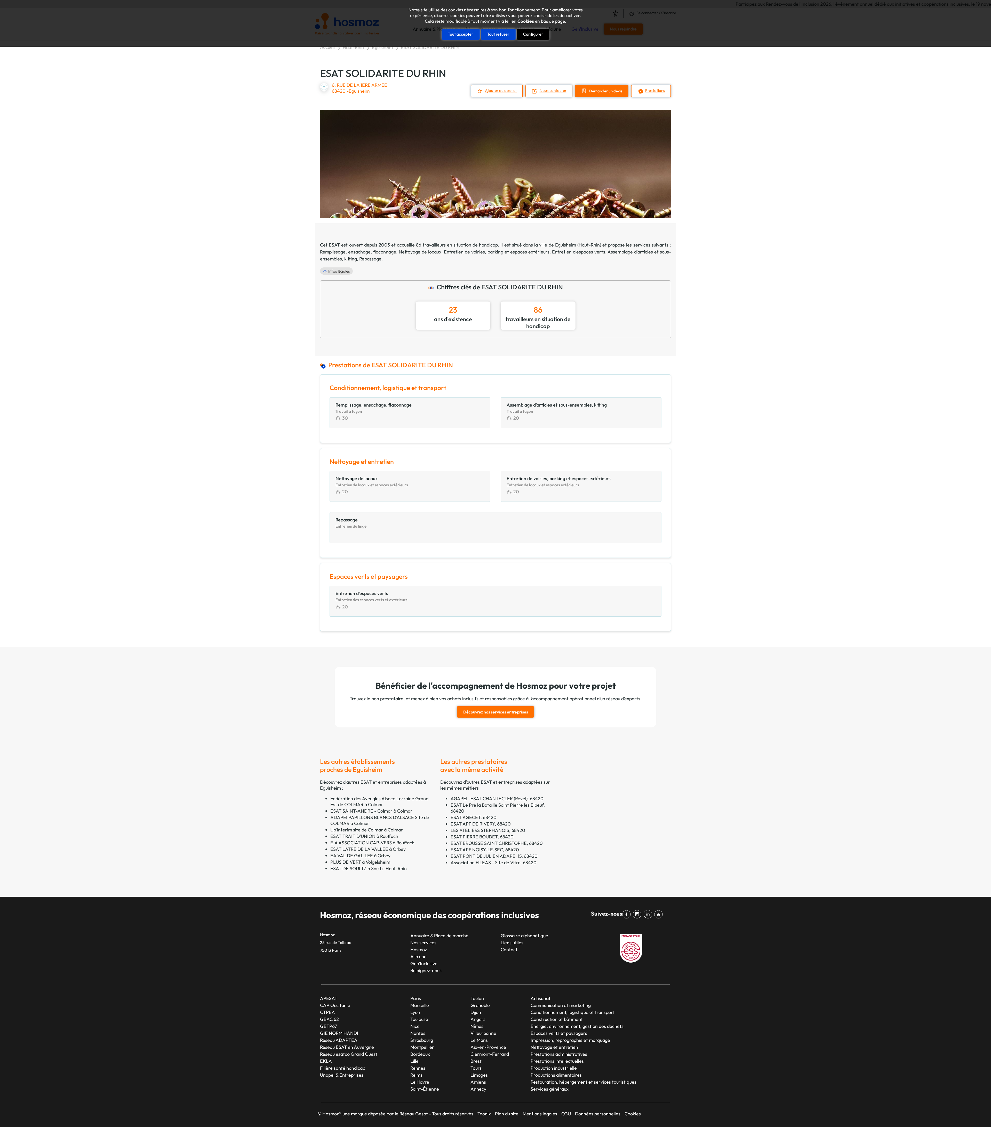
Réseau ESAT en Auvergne (347, 1047)
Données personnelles (597, 1114)
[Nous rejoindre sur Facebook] (627, 914)
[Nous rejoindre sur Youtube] (659, 914)
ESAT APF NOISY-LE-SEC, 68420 (485, 850)
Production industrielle (554, 1068)
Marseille (419, 1005)
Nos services (423, 943)
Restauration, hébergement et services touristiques (583, 1082)
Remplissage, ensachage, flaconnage (358, 252)
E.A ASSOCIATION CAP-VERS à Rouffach (372, 843)
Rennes (417, 1068)
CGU (566, 1114)
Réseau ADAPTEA (338, 1040)
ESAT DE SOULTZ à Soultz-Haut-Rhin (368, 868)
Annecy (478, 1089)
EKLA (326, 1061)
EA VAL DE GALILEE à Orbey (360, 856)
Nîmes (476, 1026)
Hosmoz (418, 950)
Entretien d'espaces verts (578, 252)
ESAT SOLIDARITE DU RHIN (430, 47)
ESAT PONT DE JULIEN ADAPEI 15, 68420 (494, 856)
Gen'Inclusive (423, 963)
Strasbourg (421, 1040)
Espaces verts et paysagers (559, 1033)
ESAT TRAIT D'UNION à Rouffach (364, 836)
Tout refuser (498, 34)
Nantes (417, 1033)
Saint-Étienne (424, 1089)
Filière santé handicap (342, 1068)
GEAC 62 (329, 1019)
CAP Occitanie (335, 1005)
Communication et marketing (561, 1005)
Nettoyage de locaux (420, 252)
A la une (418, 956)
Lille (414, 1061)
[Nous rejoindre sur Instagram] (638, 914)
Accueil (327, 47)
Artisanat (540, 998)
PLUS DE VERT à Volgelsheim (360, 862)
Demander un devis (605, 91)
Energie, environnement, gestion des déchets (577, 1026)
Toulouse (419, 1019)
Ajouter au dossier (501, 90)
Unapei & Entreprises (341, 1075)
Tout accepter (460, 34)
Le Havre (419, 1082)
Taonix (484, 1114)
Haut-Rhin (353, 47)
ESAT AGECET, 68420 (474, 817)
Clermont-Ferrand (489, 1054)
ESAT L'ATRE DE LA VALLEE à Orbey (368, 849)
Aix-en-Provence (488, 1047)
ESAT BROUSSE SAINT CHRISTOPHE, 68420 (497, 843)
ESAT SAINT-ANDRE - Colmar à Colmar (371, 811)
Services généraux (550, 1089)
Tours (476, 1068)
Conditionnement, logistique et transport (573, 1012)
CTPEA (327, 1012)
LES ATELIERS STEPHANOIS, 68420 (488, 830)
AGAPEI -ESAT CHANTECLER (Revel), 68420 (497, 798)
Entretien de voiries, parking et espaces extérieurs (496, 252)
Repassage (370, 259)
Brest (476, 1061)
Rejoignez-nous (426, 970)
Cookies (525, 21)
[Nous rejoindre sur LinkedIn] (649, 914)
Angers (477, 1019)
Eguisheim (382, 47)
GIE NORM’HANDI (339, 1033)
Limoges (479, 1075)
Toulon (477, 998)
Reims (416, 1075)
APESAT (328, 998)
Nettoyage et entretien (554, 1047)
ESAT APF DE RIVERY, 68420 (481, 824)
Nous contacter (553, 90)
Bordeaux (420, 1054)
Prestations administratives (559, 1054)
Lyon (415, 1012)
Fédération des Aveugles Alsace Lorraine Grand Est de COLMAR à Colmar (379, 801)
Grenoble (480, 1005)
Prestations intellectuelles (557, 1061)
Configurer (533, 34)
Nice (415, 1026)
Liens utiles (512, 943)
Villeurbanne (483, 1033)
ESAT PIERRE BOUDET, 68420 (482, 837)
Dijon (475, 1012)
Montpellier (422, 1047)
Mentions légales (540, 1114)
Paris (415, 998)
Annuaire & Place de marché (439, 936)
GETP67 (328, 1026)
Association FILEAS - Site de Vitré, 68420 (494, 863)
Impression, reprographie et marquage (570, 1040)
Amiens (478, 1082)
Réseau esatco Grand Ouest (348, 1054)
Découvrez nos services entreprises (495, 712)
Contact (509, 950)
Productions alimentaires (556, 1075)
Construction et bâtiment (557, 1019)
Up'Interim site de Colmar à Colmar (366, 830)
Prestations (655, 90)
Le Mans (479, 1040)
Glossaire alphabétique (524, 936)
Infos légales (339, 271)
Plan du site (506, 1114)
